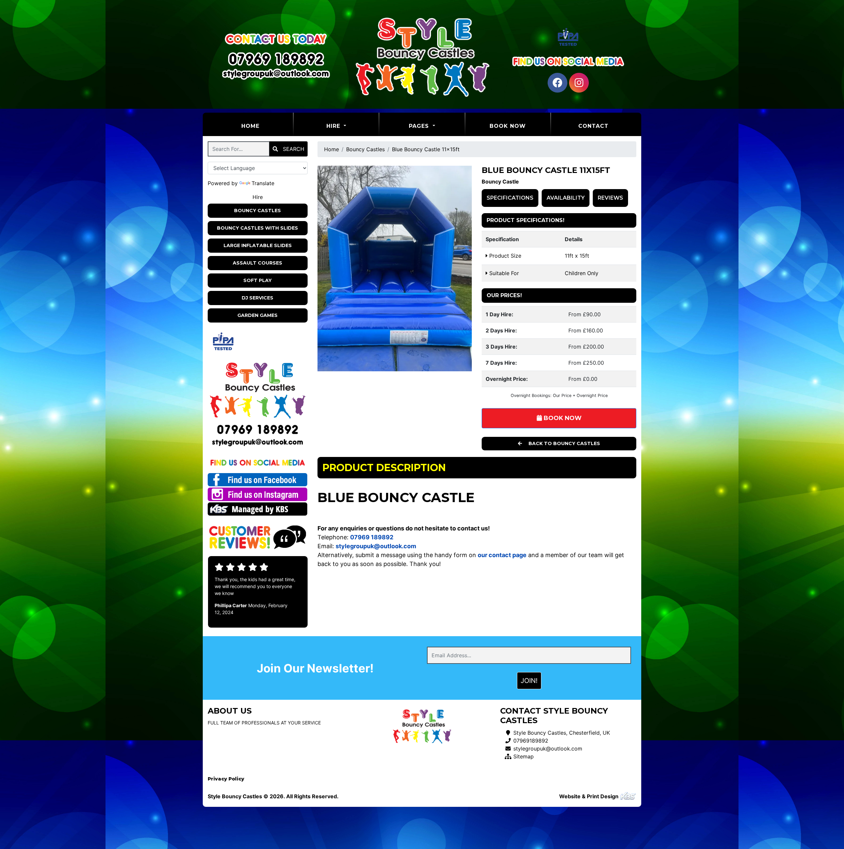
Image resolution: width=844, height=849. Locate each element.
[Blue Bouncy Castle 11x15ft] (394, 269)
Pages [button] (420, 126)
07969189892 (530, 740)
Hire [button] (334, 126)
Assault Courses (257, 263)
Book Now (508, 126)
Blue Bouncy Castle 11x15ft (426, 149)
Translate (263, 183)
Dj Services (257, 298)
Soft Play (257, 280)
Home (266, 126)
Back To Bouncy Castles (563, 443)
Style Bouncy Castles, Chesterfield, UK (561, 732)
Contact (593, 126)
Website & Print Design (589, 796)
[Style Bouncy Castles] (422, 56)
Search (292, 149)
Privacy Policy (226, 779)
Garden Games (257, 315)
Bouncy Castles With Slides (257, 228)
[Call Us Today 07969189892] (258, 429)
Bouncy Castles (257, 210)
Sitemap (523, 756)
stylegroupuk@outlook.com (547, 748)
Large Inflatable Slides (258, 245)
